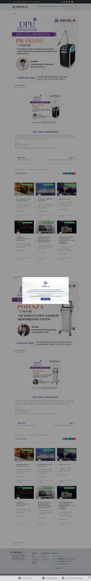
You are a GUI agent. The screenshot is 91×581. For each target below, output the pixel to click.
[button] (67, 278)
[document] (45, 290)
